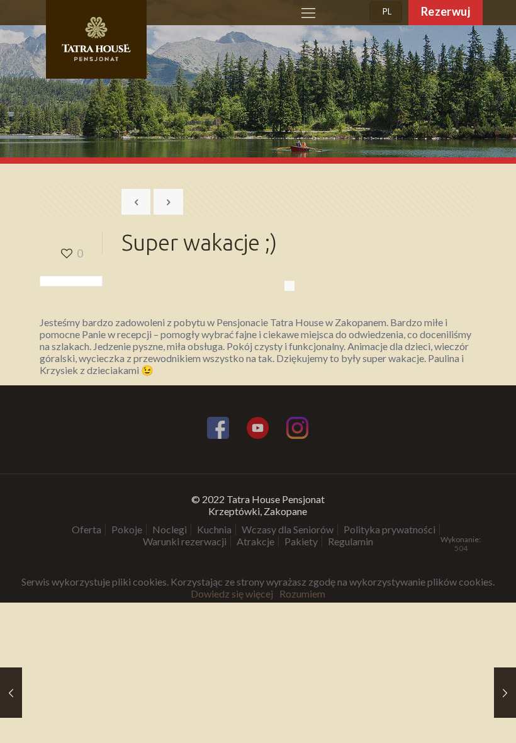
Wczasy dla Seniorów (288, 529)
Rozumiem (302, 593)
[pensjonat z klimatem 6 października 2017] (505, 692)
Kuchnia (214, 529)
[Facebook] (218, 429)
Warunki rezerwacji (185, 541)
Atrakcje (255, 541)
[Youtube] (257, 429)
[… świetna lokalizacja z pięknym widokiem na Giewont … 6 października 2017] (11, 692)
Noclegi (169, 529)
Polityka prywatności (389, 529)
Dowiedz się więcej (232, 593)
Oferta (86, 529)
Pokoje (126, 529)
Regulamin (350, 541)
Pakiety (301, 541)
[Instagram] (297, 429)
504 (461, 548)
